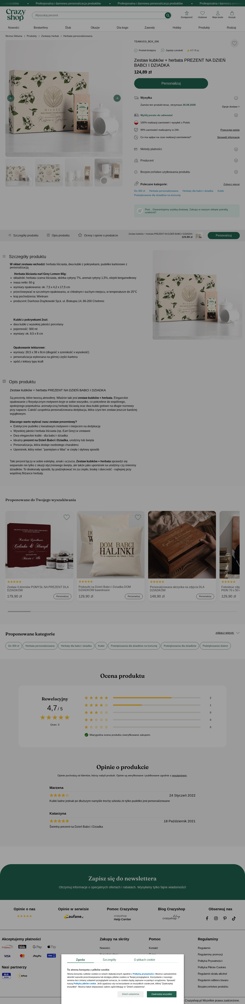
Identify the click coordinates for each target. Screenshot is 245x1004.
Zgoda (80, 959)
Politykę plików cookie (85, 984)
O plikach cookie (144, 959)
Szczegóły (109, 959)
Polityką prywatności (143, 974)
